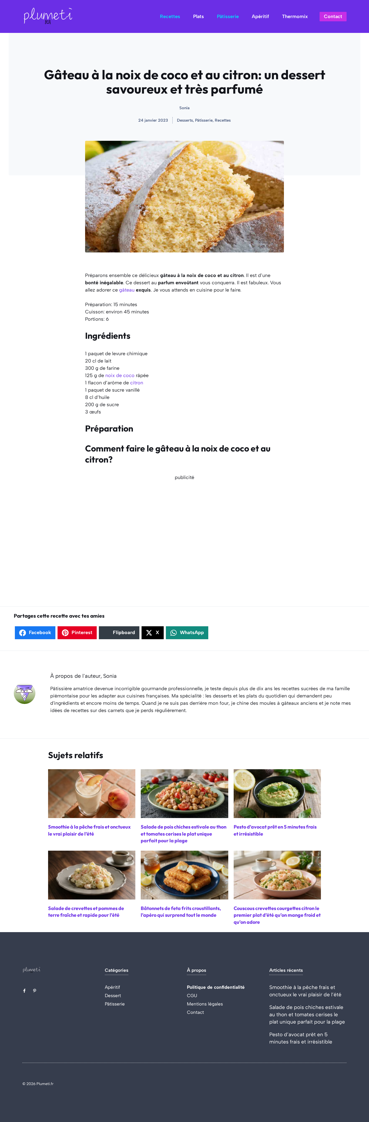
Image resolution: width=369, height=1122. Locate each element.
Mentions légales (205, 1004)
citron (136, 383)
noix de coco (120, 375)
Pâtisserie (228, 16)
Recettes (170, 16)
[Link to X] (24, 991)
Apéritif (260, 16)
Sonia (184, 107)
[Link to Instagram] (34, 991)
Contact (333, 16)
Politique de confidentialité (216, 987)
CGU (192, 995)
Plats (198, 16)
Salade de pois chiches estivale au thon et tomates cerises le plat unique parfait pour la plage (307, 1014)
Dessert (113, 995)
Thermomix (295, 16)
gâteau (127, 290)
